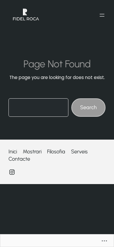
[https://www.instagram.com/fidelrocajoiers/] (11, 172)
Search (88, 107)
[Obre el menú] (102, 15)
